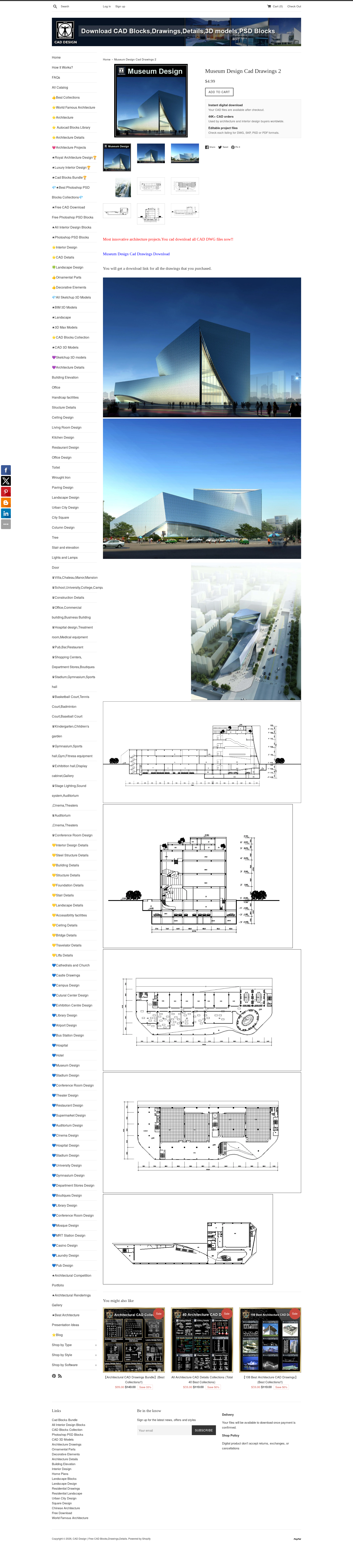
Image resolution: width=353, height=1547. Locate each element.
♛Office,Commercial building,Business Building (71, 612)
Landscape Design (65, 497)
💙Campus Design (65, 985)
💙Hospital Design (65, 1145)
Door (55, 567)
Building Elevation (65, 377)
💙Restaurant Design (67, 1105)
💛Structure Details (66, 875)
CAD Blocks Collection (67, 1429)
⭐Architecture (62, 117)
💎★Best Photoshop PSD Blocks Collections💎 (71, 192)
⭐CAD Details (63, 257)
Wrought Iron (61, 477)
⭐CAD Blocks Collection (70, 337)
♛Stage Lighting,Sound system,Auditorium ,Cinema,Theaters (69, 795)
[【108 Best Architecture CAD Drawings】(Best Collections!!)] (270, 1340)
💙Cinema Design (65, 1135)
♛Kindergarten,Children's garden (70, 731)
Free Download (62, 1513)
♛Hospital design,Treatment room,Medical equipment (72, 632)
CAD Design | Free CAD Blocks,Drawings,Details (100, 1538)
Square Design (62, 1503)
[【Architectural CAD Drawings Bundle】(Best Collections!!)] (134, 1340)
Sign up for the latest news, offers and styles (166, 1420)
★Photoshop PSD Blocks (70, 237)
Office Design (61, 457)
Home (56, 57)
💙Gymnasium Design (68, 1175)
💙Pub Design (62, 1265)
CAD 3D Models (63, 1439)
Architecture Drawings (67, 1444)
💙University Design (67, 1165)
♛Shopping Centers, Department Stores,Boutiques (73, 662)
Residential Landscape (67, 1493)
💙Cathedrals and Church (71, 965)
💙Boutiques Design (67, 1195)
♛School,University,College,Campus (74, 587)
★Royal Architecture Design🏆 (74, 157)
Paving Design (62, 487)
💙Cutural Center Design (70, 995)
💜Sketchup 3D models (69, 357)
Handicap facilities (65, 397)
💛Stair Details (63, 895)
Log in (107, 6)
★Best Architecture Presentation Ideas (65, 1320)
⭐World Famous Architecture (73, 107)
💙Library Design (64, 1015)
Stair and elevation (65, 547)
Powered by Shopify (139, 1538)
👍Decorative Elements (69, 287)
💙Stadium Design (65, 1075)
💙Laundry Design (65, 1255)
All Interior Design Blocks (68, 1424)
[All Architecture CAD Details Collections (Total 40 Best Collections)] (202, 1340)
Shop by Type (74, 1344)
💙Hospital (60, 1045)
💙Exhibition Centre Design (72, 1005)
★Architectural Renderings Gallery (71, 1300)
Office (56, 387)
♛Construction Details (68, 597)
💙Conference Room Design (73, 1085)
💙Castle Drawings (66, 975)
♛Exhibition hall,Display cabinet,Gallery (69, 770)
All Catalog (60, 87)
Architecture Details (65, 1459)
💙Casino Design (65, 1245)
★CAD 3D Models (65, 347)
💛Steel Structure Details (70, 855)
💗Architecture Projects (69, 147)
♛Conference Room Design (72, 835)
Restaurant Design (65, 447)
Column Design (63, 527)
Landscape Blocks (64, 1478)
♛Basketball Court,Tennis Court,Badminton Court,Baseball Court (70, 706)
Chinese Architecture (66, 1508)
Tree (55, 537)
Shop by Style (74, 1354)
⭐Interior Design (64, 247)
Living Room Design (67, 427)
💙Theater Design (65, 1095)
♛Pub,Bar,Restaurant (67, 647)
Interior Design (61, 1469)
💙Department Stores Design (73, 1185)
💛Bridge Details (64, 935)
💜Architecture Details (68, 367)
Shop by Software (74, 1364)
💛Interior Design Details (70, 845)
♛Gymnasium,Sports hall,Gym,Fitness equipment (72, 751)
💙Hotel (58, 1055)
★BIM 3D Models (64, 307)
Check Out (294, 6)
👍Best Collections (66, 97)
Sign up (120, 6)
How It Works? (62, 67)
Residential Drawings (66, 1488)
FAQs (56, 77)
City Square (60, 517)
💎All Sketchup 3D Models (71, 297)
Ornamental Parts (64, 1449)
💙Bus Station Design (68, 1035)
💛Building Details (65, 865)
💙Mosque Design (65, 1225)
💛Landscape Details (67, 905)
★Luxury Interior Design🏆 (71, 167)
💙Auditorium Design (67, 1125)
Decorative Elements (66, 1454)
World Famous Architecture (70, 1518)
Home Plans (60, 1473)
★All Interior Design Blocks (71, 227)
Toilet (56, 467)
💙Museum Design (66, 1065)
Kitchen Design (63, 437)
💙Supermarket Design (69, 1115)
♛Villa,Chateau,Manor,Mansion (74, 577)
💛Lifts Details (62, 955)
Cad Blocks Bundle (64, 1420)
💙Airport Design (64, 1025)
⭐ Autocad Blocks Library (71, 127)
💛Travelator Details (67, 945)
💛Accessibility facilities (69, 915)
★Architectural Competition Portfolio (71, 1280)
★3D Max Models (64, 327)
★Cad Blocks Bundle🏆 (69, 177)
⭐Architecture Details (68, 137)
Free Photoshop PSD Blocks (72, 217)
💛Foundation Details (68, 885)
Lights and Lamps (65, 557)
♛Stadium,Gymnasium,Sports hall (73, 681)
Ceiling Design (63, 417)
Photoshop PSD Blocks (67, 1434)
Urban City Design (65, 507)
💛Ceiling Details (64, 925)
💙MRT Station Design (68, 1235)
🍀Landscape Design (67, 267)
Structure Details (64, 407)
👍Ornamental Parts (66, 277)
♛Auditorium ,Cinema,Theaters (65, 820)
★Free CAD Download (68, 207)
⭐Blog (57, 1334)
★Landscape (61, 317)
